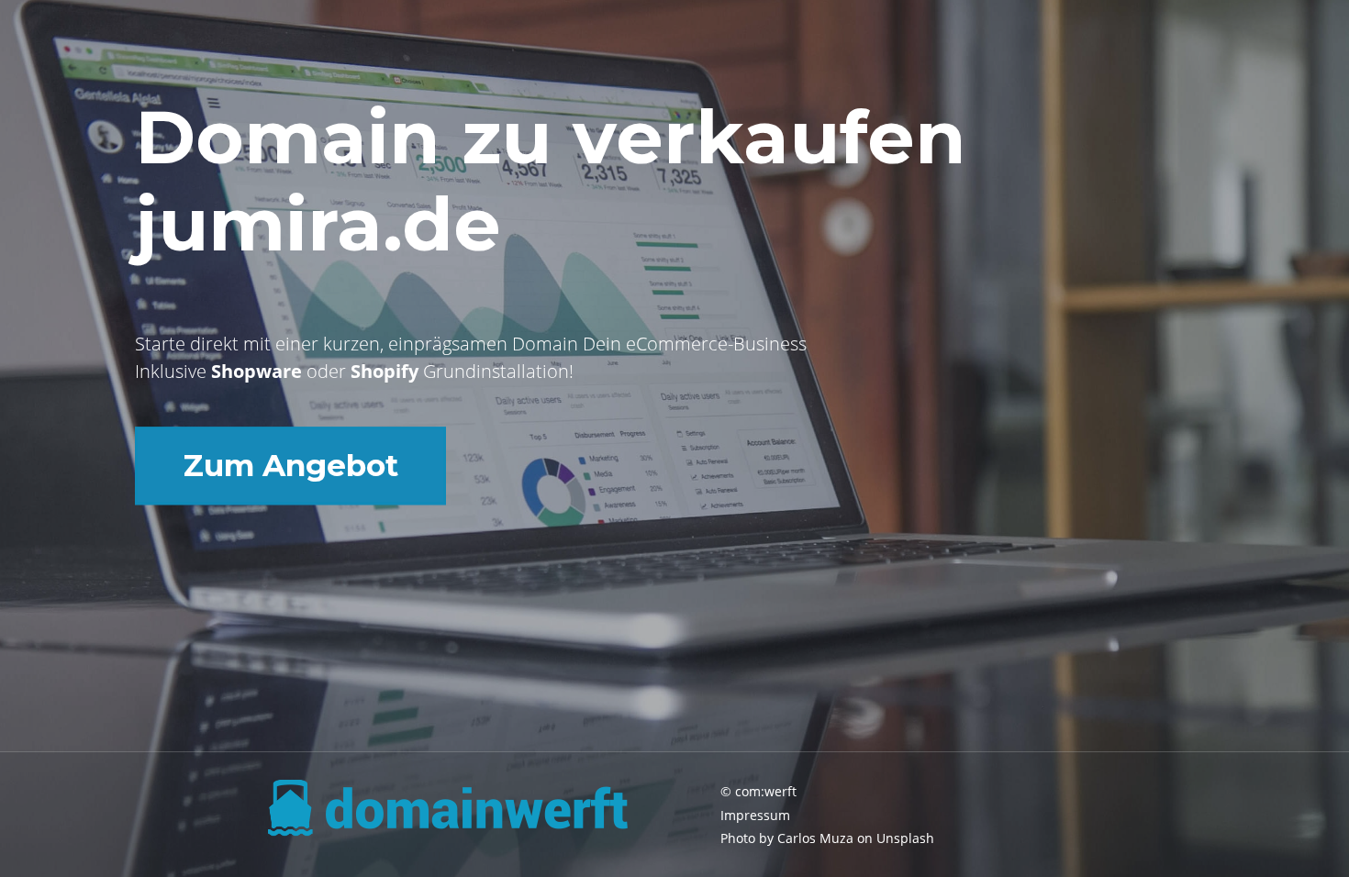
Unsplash (905, 838)
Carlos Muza (815, 838)
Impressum (755, 815)
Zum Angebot (291, 465)
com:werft (766, 791)
